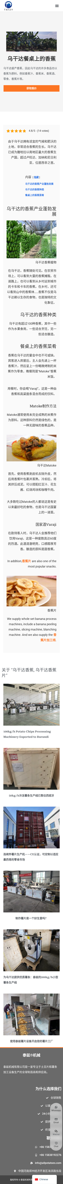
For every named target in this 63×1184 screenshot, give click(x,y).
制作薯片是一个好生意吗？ (31, 918)
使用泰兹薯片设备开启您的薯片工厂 (31, 1041)
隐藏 (36, 177)
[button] (57, 6)
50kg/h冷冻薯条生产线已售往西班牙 (31, 795)
